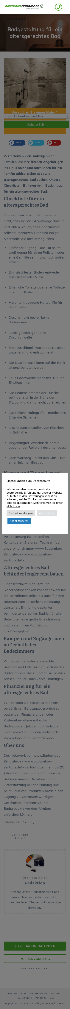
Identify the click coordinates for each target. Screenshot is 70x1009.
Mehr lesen (13, 506)
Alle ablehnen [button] (47, 513)
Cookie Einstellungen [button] (21, 513)
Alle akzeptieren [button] (19, 520)
